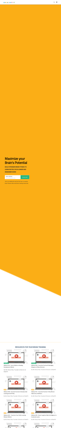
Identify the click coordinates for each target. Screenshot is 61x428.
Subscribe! (25, 177)
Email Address (9, 176)
